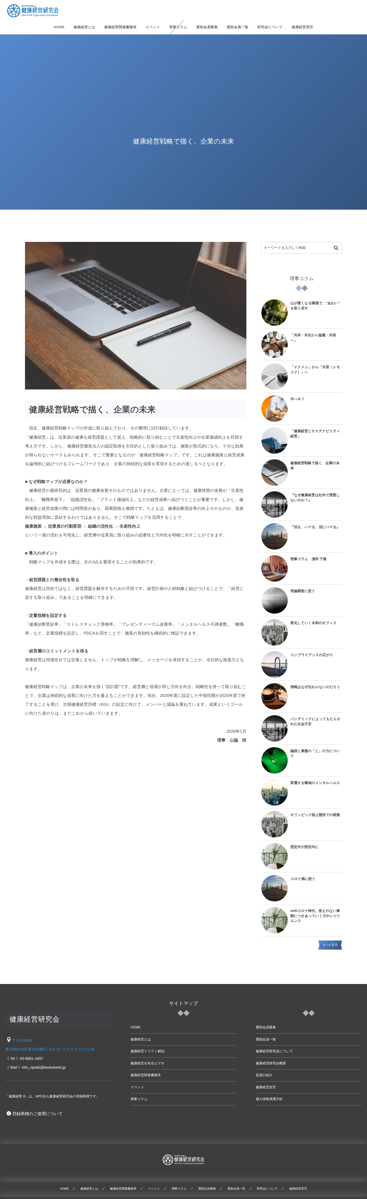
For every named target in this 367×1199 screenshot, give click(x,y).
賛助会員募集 (266, 1027)
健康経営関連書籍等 (146, 1075)
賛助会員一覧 (266, 1039)
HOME (136, 1027)
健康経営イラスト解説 (147, 1051)
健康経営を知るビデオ (147, 1063)
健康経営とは (141, 1039)
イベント (137, 1087)
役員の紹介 (264, 1075)
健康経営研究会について (274, 1051)
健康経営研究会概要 (271, 1063)
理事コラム (139, 1099)
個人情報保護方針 (269, 1099)
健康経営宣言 (266, 1087)
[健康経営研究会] (33, 10)
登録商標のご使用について (37, 1114)
